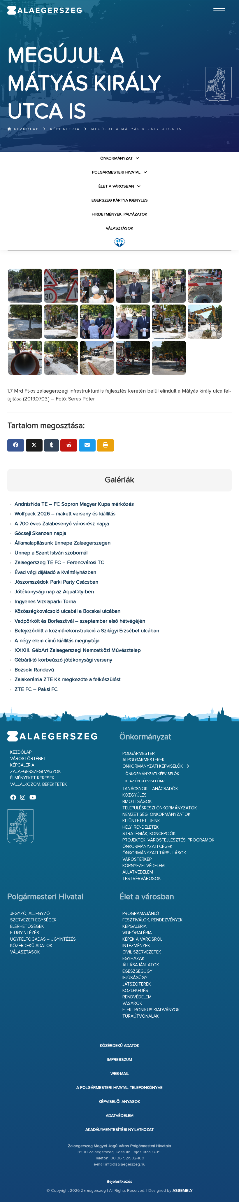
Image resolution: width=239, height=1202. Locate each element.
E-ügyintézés (24, 933)
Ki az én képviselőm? (144, 781)
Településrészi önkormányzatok (159, 808)
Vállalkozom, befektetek (38, 784)
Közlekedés (135, 990)
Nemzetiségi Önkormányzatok (156, 814)
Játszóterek (136, 984)
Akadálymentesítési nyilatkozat (119, 1130)
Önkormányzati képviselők (152, 766)
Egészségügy (137, 971)
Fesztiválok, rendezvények (152, 920)
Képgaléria (65, 129)
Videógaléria (137, 933)
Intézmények (136, 946)
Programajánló (140, 913)
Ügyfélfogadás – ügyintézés (43, 939)
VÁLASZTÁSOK (119, 228)
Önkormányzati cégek (147, 846)
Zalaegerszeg (44, 10)
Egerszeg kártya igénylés (120, 200)
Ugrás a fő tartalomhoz (217, 2)
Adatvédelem (119, 1116)
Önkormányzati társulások (154, 853)
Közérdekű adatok (31, 946)
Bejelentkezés (119, 1182)
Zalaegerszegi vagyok (35, 771)
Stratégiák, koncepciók (149, 834)
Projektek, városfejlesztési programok (168, 840)
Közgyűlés (134, 795)
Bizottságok (137, 801)
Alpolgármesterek (143, 760)
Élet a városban (116, 186)
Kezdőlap (25, 129)
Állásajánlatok (140, 965)
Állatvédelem (137, 872)
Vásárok (132, 1003)
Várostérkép (137, 859)
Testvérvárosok (141, 878)
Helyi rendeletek (140, 827)
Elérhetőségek (27, 926)
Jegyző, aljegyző (30, 913)
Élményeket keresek (32, 778)
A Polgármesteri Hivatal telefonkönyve (119, 1088)
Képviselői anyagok (119, 1102)
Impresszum (119, 1060)
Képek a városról (142, 939)
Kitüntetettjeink (141, 821)
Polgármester (138, 753)
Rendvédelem (137, 997)
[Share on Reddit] (68, 445)
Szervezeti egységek (33, 920)
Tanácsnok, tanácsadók (150, 789)
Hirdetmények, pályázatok (119, 214)
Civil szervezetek (141, 952)
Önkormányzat (116, 158)
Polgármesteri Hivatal (116, 172)
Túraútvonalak (140, 1016)
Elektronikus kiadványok (151, 1010)
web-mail (119, 1074)
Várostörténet (28, 759)
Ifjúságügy (134, 978)
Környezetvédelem (143, 866)
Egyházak (133, 958)
